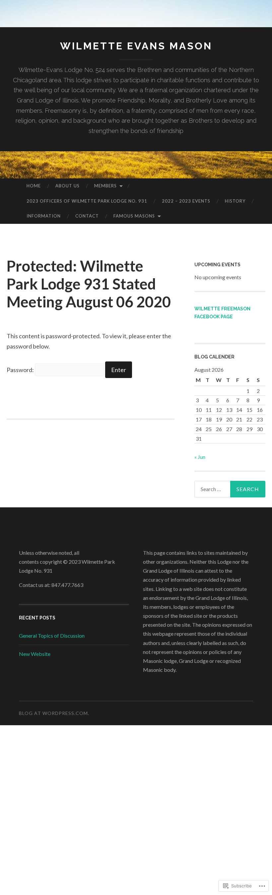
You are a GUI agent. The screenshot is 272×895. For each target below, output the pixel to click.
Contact (87, 216)
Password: (21, 369)
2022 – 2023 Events (186, 201)
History (235, 201)
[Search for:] (230, 489)
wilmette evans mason (136, 46)
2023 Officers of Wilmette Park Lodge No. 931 (87, 201)
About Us (67, 185)
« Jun (199, 457)
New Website (34, 654)
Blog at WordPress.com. (54, 713)
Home (34, 185)
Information (44, 216)
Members (105, 185)
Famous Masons (134, 216)
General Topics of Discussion (52, 635)
